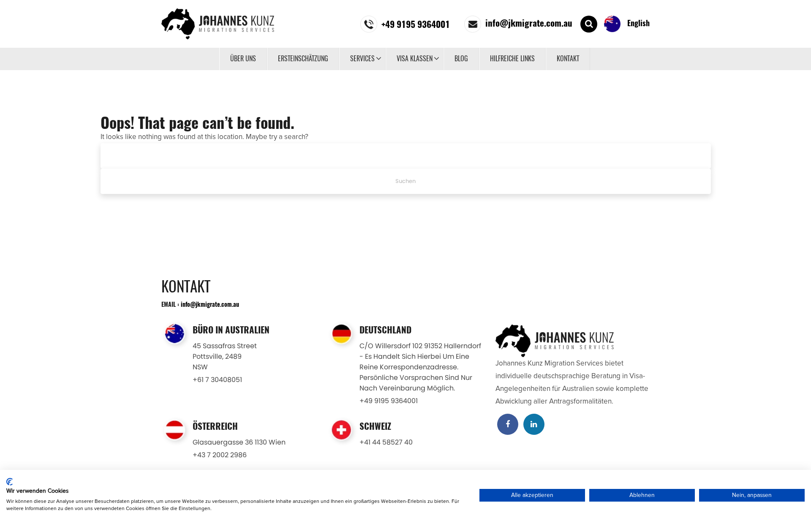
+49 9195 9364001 (388, 401)
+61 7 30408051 (217, 380)
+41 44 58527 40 (386, 442)
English (637, 22)
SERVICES (362, 58)
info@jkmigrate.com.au (210, 304)
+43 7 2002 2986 (220, 455)
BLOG (461, 58)
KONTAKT (568, 58)
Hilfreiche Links (512, 58)
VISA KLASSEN (415, 58)
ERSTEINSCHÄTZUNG (303, 58)
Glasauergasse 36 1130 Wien (239, 442)
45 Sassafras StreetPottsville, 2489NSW (225, 356)
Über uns (243, 58)
